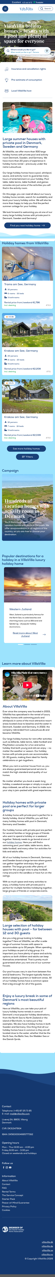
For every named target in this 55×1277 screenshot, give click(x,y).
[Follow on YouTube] (10, 1167)
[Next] (49, 262)
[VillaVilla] (27, 8)
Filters (29, 456)
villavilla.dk (47, 1242)
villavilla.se (47, 1250)
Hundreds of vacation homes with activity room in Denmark (27, 508)
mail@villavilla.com (20, 1113)
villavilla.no (47, 1254)
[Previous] (5, 607)
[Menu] (5, 9)
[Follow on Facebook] (4, 1167)
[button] (49, 251)
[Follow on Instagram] (7, 1167)
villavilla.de (47, 1246)
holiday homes (14, 842)
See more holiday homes (26, 448)
